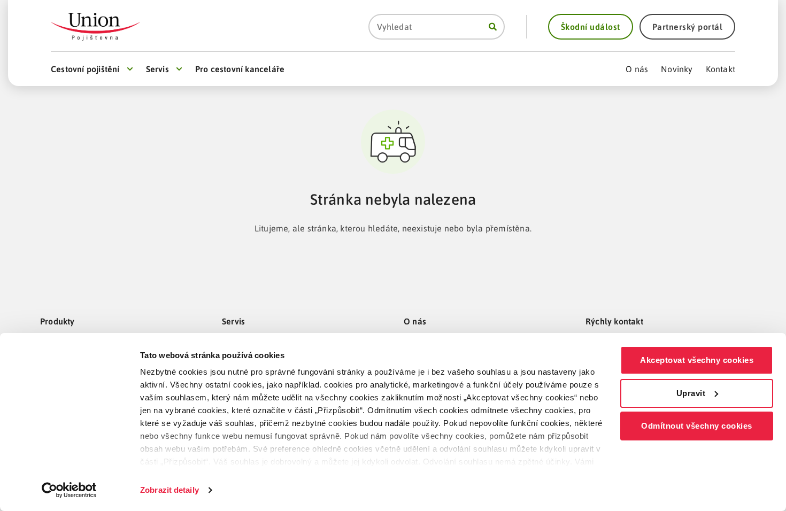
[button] (590, 27)
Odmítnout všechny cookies (696, 425)
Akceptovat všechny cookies (696, 360)
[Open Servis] (179, 69)
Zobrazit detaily (169, 489)
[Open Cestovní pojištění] (130, 69)
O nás (415, 321)
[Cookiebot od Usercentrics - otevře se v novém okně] (69, 490)
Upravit (691, 393)
